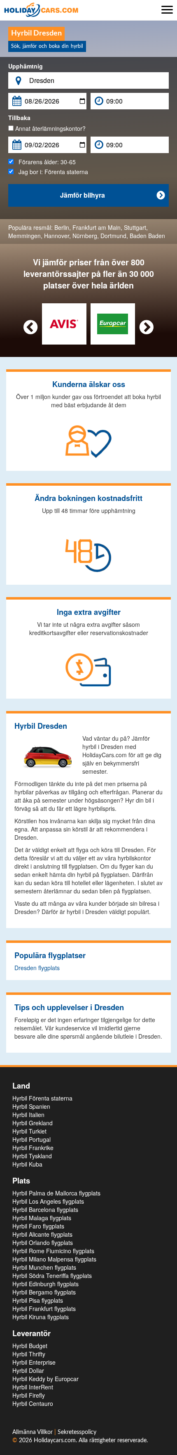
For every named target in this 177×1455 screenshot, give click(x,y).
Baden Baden (147, 235)
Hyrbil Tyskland (32, 1156)
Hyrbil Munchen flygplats (44, 1267)
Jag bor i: (51, 172)
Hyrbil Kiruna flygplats (40, 1317)
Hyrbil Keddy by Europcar (45, 1379)
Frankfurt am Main (96, 227)
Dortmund (113, 235)
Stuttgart (135, 227)
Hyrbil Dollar (28, 1370)
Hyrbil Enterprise (34, 1362)
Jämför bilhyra (112, 195)
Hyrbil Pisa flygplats (37, 1300)
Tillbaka (19, 117)
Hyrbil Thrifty (28, 1354)
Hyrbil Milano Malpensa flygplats (54, 1259)
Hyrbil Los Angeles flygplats (48, 1201)
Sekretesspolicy (77, 1432)
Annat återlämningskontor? (50, 128)
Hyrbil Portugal (31, 1139)
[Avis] (64, 323)
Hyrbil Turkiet (29, 1131)
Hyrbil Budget (29, 1346)
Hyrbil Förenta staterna (42, 1098)
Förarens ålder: (45, 162)
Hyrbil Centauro (32, 1403)
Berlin (61, 227)
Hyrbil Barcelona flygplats (45, 1209)
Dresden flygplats (37, 968)
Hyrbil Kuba (27, 1164)
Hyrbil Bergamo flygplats (44, 1292)
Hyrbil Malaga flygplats (41, 1218)
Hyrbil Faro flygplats (38, 1226)
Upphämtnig (25, 66)
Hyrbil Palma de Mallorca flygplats (56, 1193)
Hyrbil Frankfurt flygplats (44, 1308)
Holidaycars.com (55, 1440)
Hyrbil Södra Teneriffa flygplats (52, 1275)
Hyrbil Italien (28, 1114)
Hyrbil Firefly (28, 1395)
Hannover (56, 235)
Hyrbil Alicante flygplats (42, 1234)
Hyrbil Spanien (31, 1106)
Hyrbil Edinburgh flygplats (45, 1284)
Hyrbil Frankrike (33, 1147)
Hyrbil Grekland (32, 1123)
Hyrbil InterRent (32, 1387)
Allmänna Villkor (33, 1432)
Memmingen (24, 235)
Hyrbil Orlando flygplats (42, 1242)
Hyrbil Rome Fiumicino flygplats (53, 1251)
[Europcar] (112, 323)
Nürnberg (84, 235)
